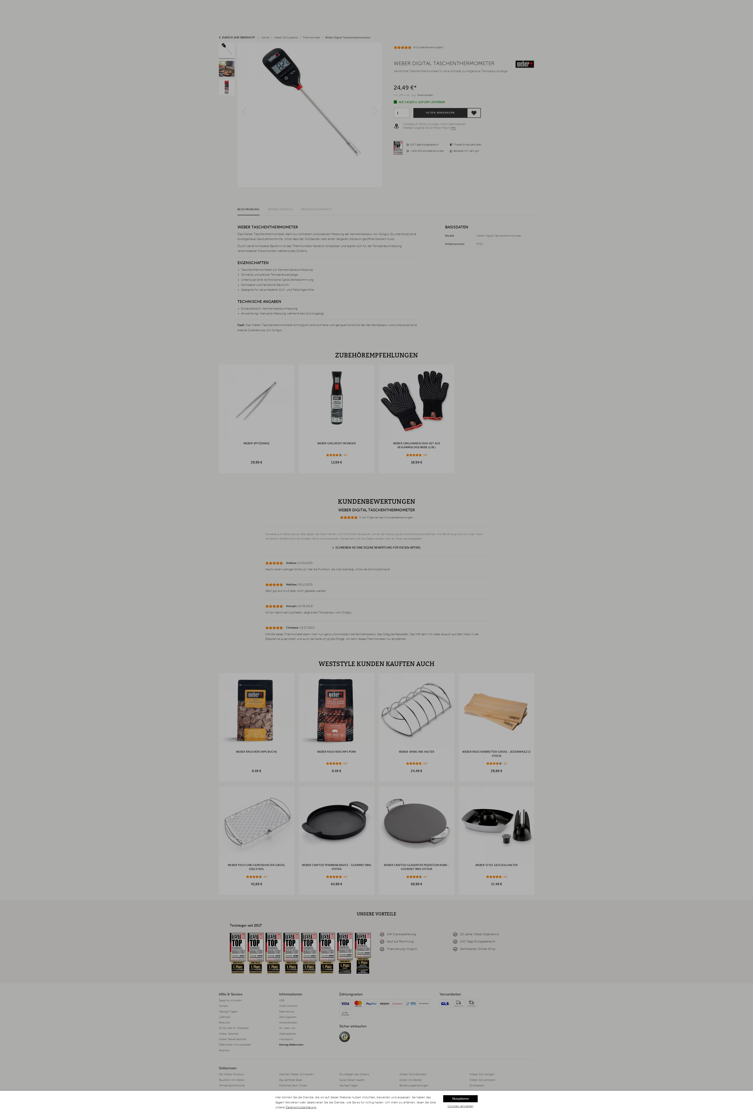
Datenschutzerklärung (301, 1107)
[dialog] (376, 1102)
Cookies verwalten (460, 1106)
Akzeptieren (460, 1098)
